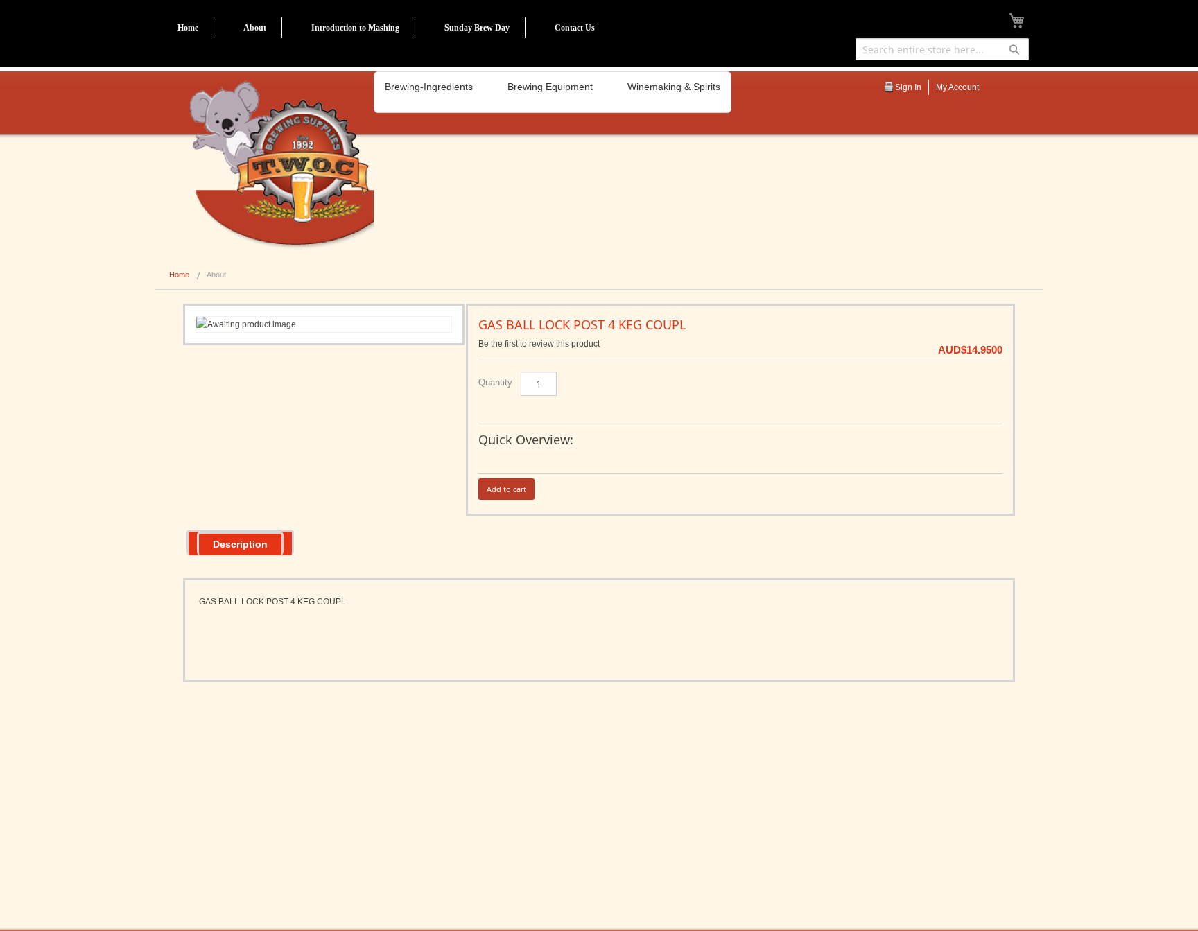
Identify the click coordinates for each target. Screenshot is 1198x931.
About (254, 28)
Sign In (908, 87)
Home (187, 28)
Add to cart (506, 489)
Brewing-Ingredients (429, 86)
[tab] (240, 542)
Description (240, 544)
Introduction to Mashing (355, 28)
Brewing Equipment (550, 86)
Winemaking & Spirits (673, 86)
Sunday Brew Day (477, 28)
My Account (957, 87)
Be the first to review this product (539, 344)
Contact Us (575, 28)
